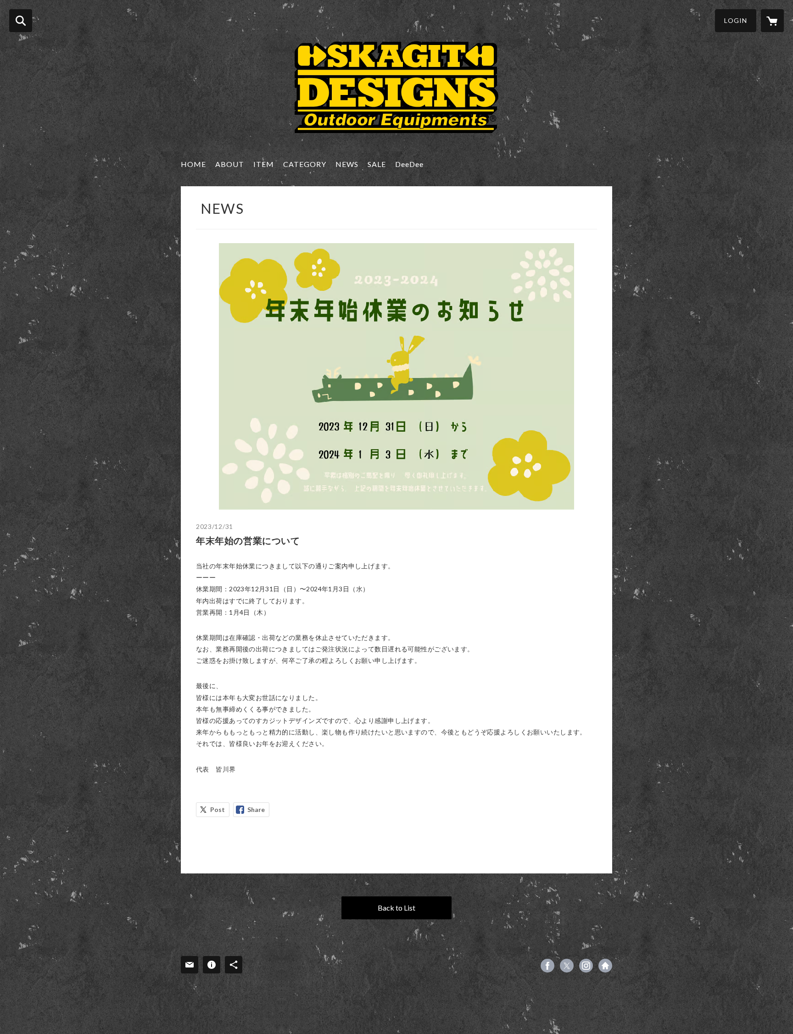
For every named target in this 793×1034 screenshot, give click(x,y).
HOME (193, 164)
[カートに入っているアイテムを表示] (772, 20)
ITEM (263, 164)
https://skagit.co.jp (605, 966)
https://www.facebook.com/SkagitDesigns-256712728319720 (547, 966)
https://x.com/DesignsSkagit (567, 966)
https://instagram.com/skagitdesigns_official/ (586, 966)
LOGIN (735, 20)
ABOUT (229, 164)
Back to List (396, 907)
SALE (377, 164)
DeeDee (409, 164)
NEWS (346, 164)
